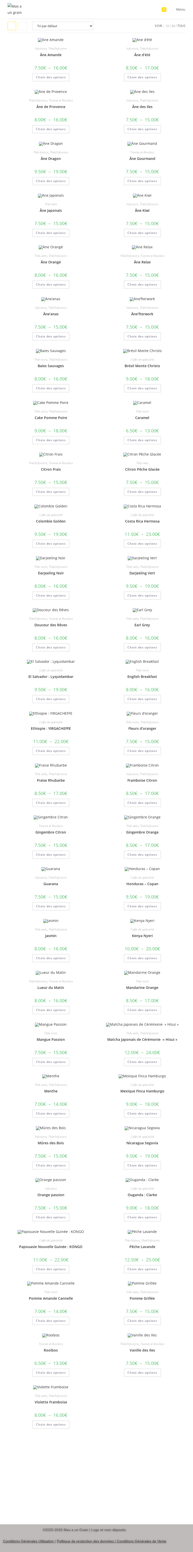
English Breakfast (142, 676)
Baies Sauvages (51, 365)
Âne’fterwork (142, 314)
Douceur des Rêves (50, 625)
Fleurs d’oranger (142, 728)
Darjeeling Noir (51, 573)
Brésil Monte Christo (142, 365)
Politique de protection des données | (87, 1541)
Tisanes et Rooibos (61, 100)
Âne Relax (142, 262)
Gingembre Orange (142, 832)
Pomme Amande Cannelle (51, 1298)
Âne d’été (142, 54)
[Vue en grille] (12, 26)
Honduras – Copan (142, 883)
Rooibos (51, 1350)
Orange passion (50, 1194)
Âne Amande (51, 54)
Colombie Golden (51, 521)
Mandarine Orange (142, 987)
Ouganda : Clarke (142, 1194)
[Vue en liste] (23, 26)
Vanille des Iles (142, 1350)
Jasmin (51, 935)
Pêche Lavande (142, 1246)
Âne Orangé (51, 262)
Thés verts (51, 204)
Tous (181, 26)
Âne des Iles (142, 106)
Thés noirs (40, 359)
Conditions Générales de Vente (141, 1541)
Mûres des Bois (51, 1143)
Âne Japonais (51, 210)
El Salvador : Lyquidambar (50, 676)
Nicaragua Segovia (142, 1143)
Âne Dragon (51, 158)
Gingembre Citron (50, 832)
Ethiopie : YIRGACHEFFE (51, 728)
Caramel (142, 417)
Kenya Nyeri (142, 935)
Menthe (51, 1091)
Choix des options (51, 77)
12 (167, 26)
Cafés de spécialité (142, 359)
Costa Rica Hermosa (142, 521)
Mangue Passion (51, 1039)
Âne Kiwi (142, 210)
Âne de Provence (50, 106)
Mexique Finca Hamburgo (142, 1091)
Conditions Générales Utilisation (28, 1541)
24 (173, 26)
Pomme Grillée (142, 1298)
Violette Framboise (51, 1402)
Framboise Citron (142, 780)
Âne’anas (51, 314)
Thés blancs (40, 152)
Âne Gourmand (142, 158)
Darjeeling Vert (142, 573)
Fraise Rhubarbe (51, 780)
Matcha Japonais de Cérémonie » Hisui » (142, 1039)
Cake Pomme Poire (51, 417)
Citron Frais (51, 469)
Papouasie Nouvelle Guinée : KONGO (50, 1246)
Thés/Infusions (57, 48)
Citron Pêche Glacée (142, 469)
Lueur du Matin (50, 987)
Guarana (50, 883)
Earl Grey (142, 625)
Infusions (41, 48)
